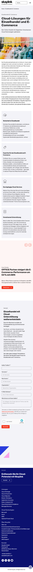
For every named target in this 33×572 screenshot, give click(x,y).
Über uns (4, 524)
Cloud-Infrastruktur (7, 494)
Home (3, 8)
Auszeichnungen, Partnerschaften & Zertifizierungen (16, 529)
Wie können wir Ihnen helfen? (9, 398)
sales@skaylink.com (7, 555)
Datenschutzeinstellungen (9, 533)
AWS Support (5, 539)
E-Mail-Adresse (6, 391)
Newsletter (4, 537)
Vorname (4, 372)
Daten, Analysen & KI (7, 502)
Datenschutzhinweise (7, 531)
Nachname (5, 378)
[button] (30, 2)
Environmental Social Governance (11, 527)
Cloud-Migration (6, 496)
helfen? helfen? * (6, 365)
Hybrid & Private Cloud (8, 518)
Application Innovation (8, 500)
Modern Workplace (7, 498)
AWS (3, 516)
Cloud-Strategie (6, 491)
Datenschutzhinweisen (8, 411)
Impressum (5, 535)
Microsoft (4, 512)
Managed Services (7, 506)
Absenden (5, 426)
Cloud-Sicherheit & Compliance (10, 504)
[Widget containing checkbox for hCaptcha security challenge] (13, 421)
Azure (3, 514)
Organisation (5, 385)
